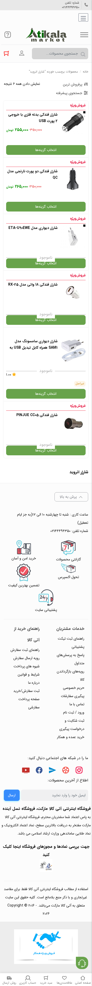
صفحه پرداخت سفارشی (29, 703)
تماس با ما (77, 704)
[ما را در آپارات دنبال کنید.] (66, 771)
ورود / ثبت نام (73, 712)
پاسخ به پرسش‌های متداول (70, 659)
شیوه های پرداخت (27, 666)
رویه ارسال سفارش (26, 658)
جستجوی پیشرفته (69, 93)
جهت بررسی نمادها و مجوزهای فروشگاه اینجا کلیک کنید (46, 850)
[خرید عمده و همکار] (46, 947)
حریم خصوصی (73, 688)
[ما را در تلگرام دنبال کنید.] (52, 771)
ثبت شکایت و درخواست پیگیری (71, 725)
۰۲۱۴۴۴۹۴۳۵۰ (70, 7)
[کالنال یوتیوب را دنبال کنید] (26, 771)
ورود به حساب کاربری (22, 53)
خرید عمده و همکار (70, 737)
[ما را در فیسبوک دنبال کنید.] (39, 771)
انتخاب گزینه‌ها (45, 150)
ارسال (12, 795)
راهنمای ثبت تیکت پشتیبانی (71, 643)
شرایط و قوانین (29, 674)
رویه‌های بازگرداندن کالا (70, 675)
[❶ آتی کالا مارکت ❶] (46, 35)
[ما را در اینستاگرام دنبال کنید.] (79, 771)
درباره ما (34, 683)
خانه (85, 71)
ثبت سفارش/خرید (26, 691)
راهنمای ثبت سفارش (25, 650)
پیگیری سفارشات (72, 696)
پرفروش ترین (72, 84)
